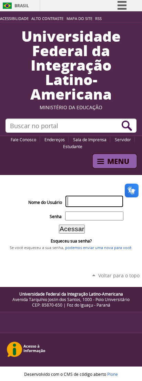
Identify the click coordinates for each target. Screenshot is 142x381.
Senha (56, 216)
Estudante (72, 146)
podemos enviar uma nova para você (98, 247)
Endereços (54, 139)
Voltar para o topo (119, 275)
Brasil (21, 6)
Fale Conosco (23, 139)
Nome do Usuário (45, 202)
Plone (112, 374)
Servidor (123, 139)
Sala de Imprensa (89, 139)
